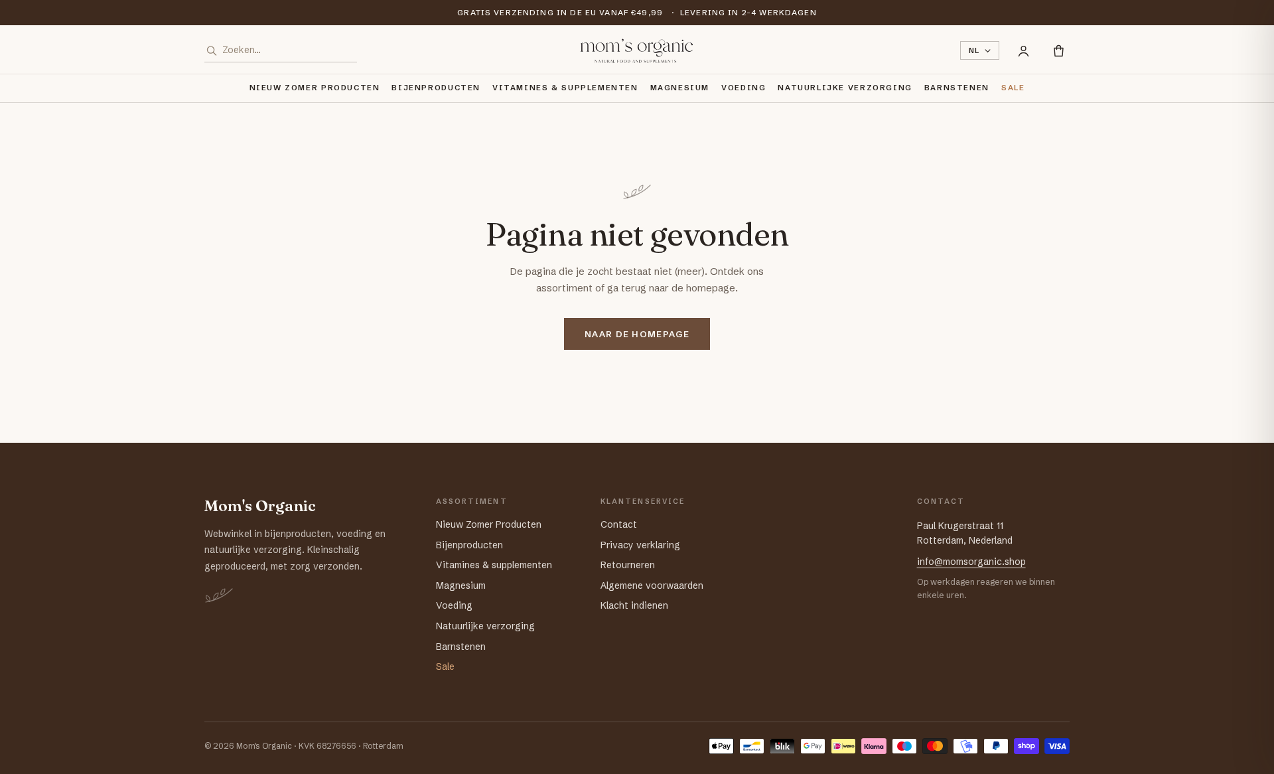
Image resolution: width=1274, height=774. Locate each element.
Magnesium (680, 87)
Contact (619, 524)
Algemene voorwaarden (652, 585)
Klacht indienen (634, 605)
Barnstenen (956, 87)
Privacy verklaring (640, 545)
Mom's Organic (260, 506)
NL (974, 50)
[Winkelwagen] (1059, 51)
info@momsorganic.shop (971, 562)
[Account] (1023, 51)
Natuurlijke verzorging (845, 87)
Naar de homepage (637, 334)
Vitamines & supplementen (565, 87)
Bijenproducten (435, 87)
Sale (1013, 87)
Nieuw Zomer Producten (314, 87)
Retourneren (628, 565)
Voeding (743, 87)
